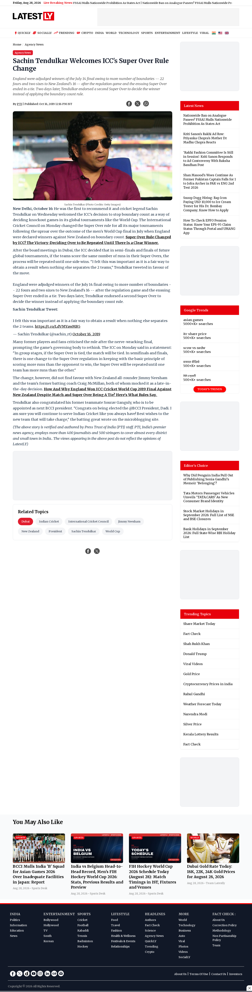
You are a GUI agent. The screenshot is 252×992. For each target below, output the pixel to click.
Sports (84, 914)
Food (114, 920)
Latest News (194, 106)
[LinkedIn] (47, 973)
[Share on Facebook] (88, 551)
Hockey (82, 946)
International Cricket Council (88, 521)
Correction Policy (224, 925)
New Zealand (30, 531)
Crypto (87, 33)
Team (216, 945)
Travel (115, 925)
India (15, 914)
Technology (187, 925)
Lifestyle (120, 914)
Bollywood (51, 920)
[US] (220, 33)
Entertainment (59, 914)
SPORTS (147, 33)
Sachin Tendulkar (83, 531)
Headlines (155, 914)
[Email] (61, 973)
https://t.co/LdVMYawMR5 (57, 326)
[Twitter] (20, 973)
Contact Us (218, 974)
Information (18, 925)
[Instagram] (40, 973)
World (183, 920)
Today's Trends (209, 389)
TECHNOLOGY (129, 33)
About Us (218, 920)
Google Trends (196, 310)
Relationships (120, 946)
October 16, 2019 (86, 334)
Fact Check (152, 925)
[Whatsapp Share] (146, 104)
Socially (44, 33)
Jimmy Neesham (129, 521)
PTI (19, 104)
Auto (182, 936)
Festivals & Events (123, 941)
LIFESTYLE (190, 33)
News (13, 936)
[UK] (227, 33)
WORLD (111, 33)
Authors (150, 920)
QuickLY (150, 941)
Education (17, 930)
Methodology (221, 930)
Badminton (85, 941)
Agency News (154, 936)
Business (185, 930)
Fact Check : (223, 914)
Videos (183, 952)
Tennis (82, 936)
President (55, 531)
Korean (49, 941)
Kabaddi (83, 930)
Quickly (24, 33)
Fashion (116, 930)
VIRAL (204, 33)
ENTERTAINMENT (167, 33)
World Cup (113, 531)
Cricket (82, 920)
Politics (15, 920)
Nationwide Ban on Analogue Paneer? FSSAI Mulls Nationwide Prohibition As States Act (184, 3)
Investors (235, 974)
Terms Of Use (199, 974)
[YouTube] (33, 973)
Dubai (25, 521)
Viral (182, 941)
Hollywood (51, 925)
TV (45, 930)
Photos (183, 946)
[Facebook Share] (129, 104)
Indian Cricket (49, 521)
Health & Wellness (123, 936)
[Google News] (54, 973)
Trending (66, 33)
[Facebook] (13, 973)
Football (82, 925)
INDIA (99, 33)
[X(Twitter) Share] (138, 104)
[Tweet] (97, 551)
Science (150, 930)
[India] (214, 33)
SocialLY (184, 957)
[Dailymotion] (27, 973)
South (48, 936)
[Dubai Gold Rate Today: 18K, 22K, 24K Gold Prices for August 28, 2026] (213, 862)
